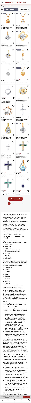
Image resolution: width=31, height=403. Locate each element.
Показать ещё (15, 199)
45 (22, 203)
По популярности (10, 9)
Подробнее (7, 397)
